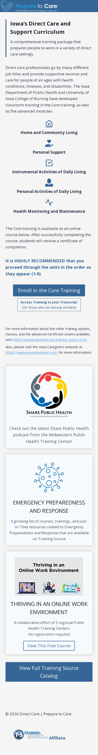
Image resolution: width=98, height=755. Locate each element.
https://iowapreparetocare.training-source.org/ (50, 339)
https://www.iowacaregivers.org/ (31, 352)
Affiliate (57, 738)
